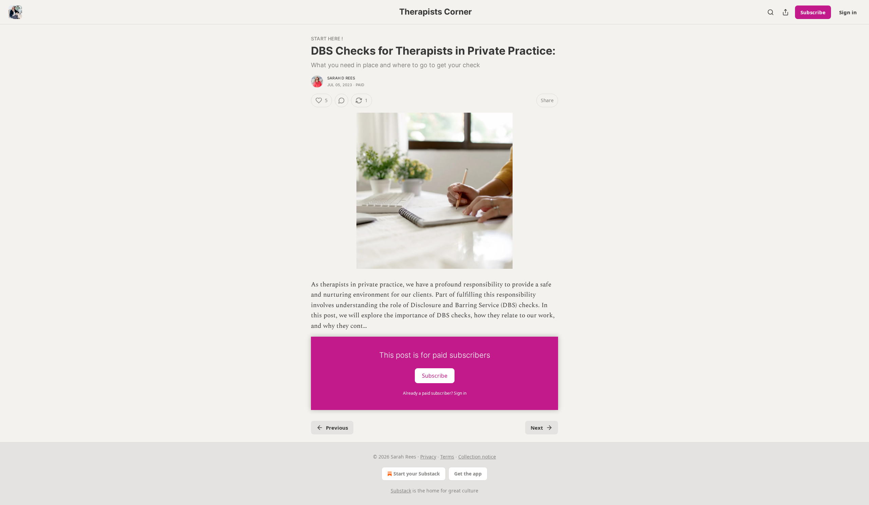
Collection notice (477, 456)
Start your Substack (416, 473)
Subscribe (813, 12)
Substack (401, 490)
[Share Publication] (785, 12)
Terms (447, 456)
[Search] (770, 12)
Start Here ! (327, 38)
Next (537, 427)
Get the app (468, 473)
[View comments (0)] (341, 100)
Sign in (848, 12)
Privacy (428, 456)
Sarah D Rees (341, 78)
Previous (337, 427)
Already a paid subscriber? (434, 393)
